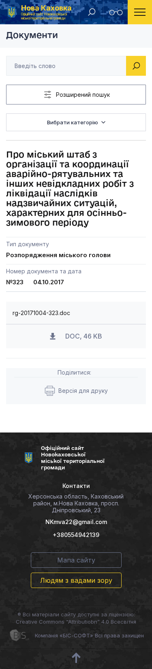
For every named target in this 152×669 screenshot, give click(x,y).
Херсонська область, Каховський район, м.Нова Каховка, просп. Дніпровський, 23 (76, 503)
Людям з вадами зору (76, 580)
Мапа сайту (76, 560)
